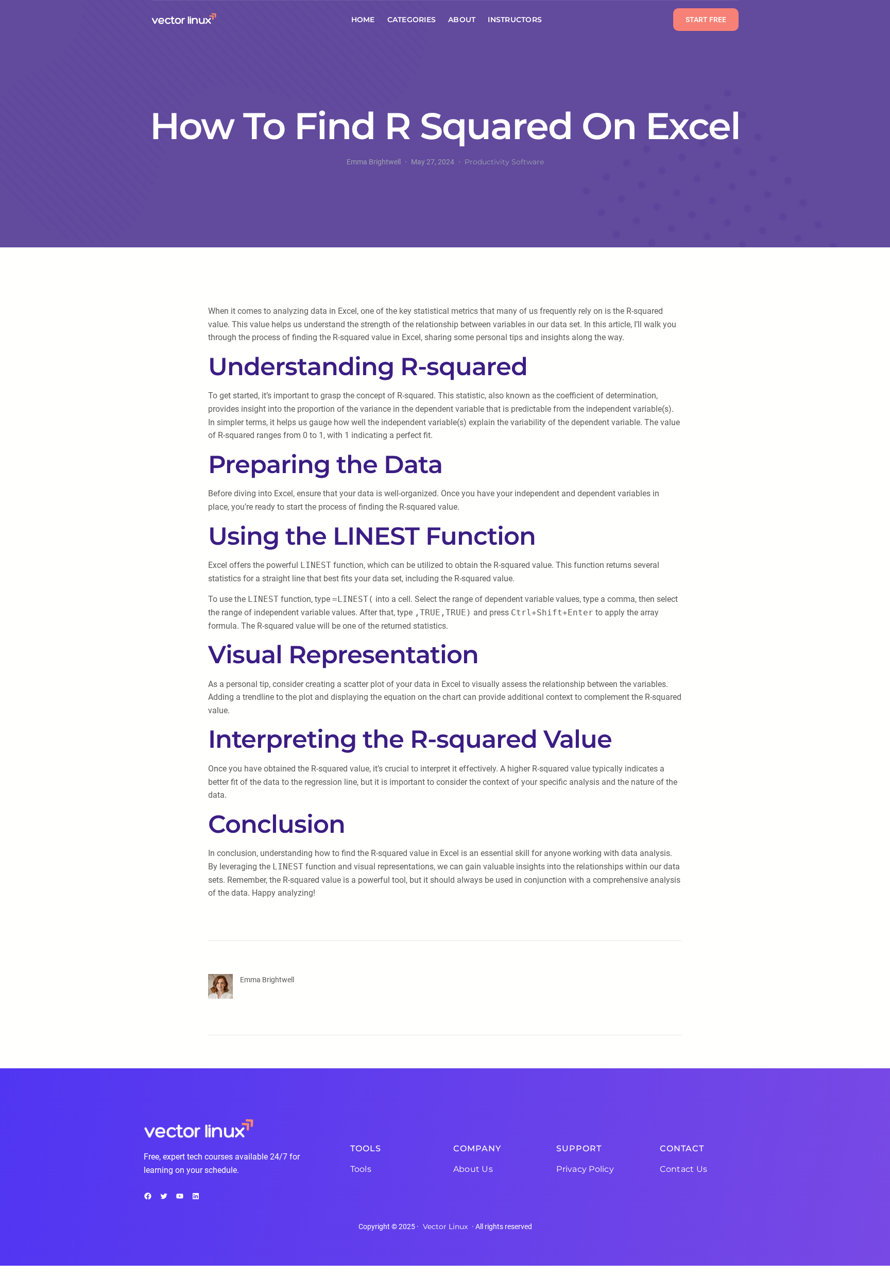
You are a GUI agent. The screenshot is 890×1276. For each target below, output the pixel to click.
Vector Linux (445, 1226)
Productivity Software (504, 161)
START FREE (706, 19)
